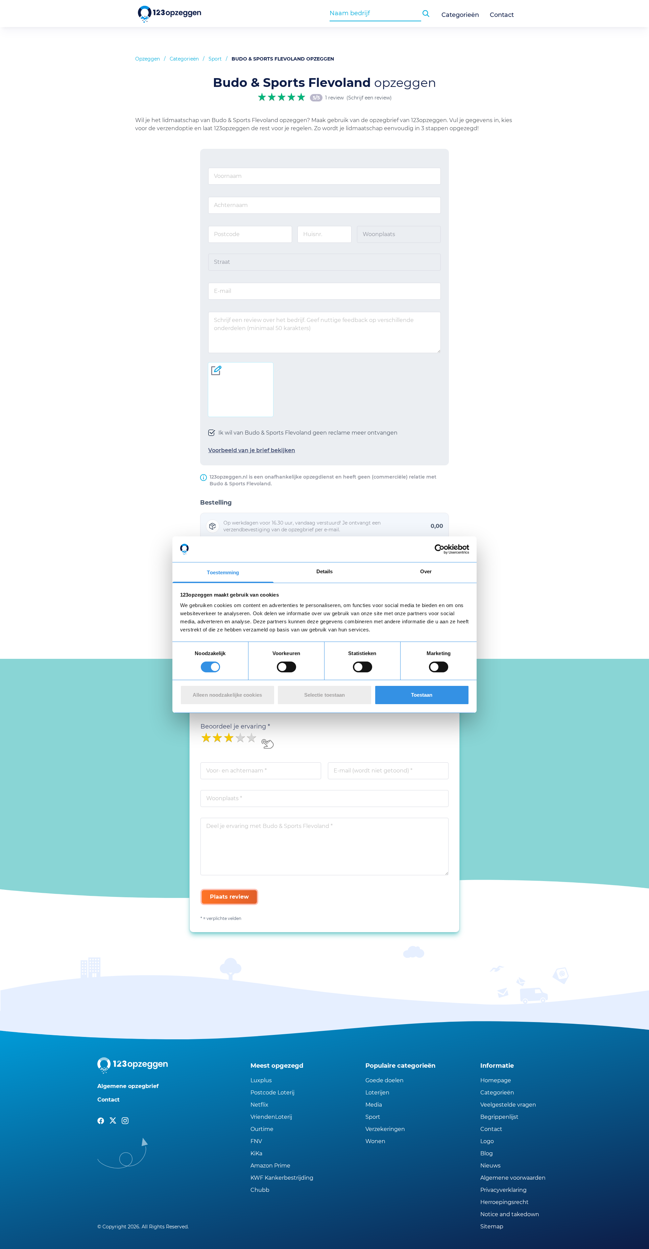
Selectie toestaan (324, 695)
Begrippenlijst (499, 1117)
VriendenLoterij (271, 1117)
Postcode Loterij (272, 1092)
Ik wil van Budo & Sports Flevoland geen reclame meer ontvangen (308, 433)
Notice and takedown (509, 1214)
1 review (334, 98)
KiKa (256, 1153)
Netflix (259, 1105)
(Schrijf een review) (369, 98)
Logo (487, 1141)
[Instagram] (125, 1120)
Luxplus (261, 1080)
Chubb (259, 1190)
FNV (256, 1141)
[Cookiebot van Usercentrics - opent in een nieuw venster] (439, 549)
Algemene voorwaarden (513, 1178)
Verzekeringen (385, 1129)
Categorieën (460, 15)
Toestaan (422, 695)
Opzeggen (147, 59)
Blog (486, 1153)
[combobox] (375, 13)
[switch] (286, 667)
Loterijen (377, 1092)
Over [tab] (426, 571)
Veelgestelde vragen (508, 1105)
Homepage (495, 1080)
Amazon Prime (270, 1165)
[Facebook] (100, 1120)
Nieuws (490, 1165)
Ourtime (261, 1129)
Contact (502, 15)
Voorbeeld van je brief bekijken (251, 450)
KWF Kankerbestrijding (281, 1178)
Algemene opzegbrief (128, 1086)
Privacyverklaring (503, 1190)
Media (373, 1105)
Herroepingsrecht (504, 1202)
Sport (215, 59)
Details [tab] (324, 571)
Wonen (375, 1141)
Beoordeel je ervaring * (235, 726)
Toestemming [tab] (223, 572)
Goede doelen (384, 1080)
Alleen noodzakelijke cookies (227, 695)
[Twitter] (113, 1120)
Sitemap (491, 1226)
